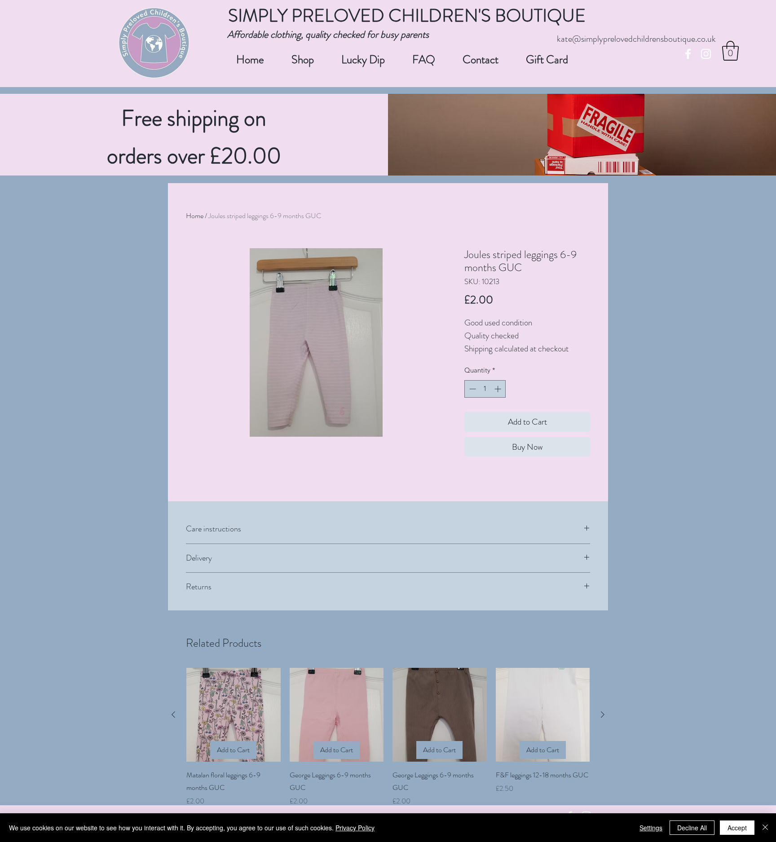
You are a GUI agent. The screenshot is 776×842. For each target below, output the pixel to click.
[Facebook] (688, 54)
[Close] (765, 827)
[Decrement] (472, 389)
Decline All (692, 827)
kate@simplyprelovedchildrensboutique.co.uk (636, 38)
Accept (737, 827)
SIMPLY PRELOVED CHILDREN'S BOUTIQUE (407, 15)
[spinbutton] (485, 389)
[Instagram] (706, 54)
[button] (730, 51)
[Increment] (499, 389)
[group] (388, 737)
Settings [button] (650, 827)
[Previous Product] (173, 714)
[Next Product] (602, 714)
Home (194, 215)
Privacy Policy (355, 827)
